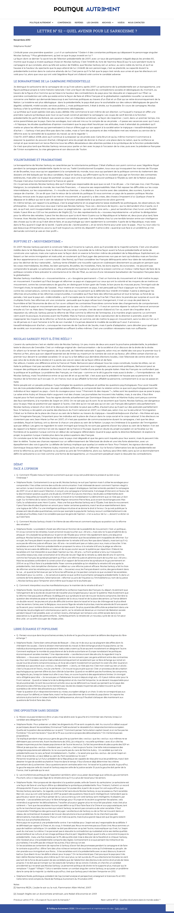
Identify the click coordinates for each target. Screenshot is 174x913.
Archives (106, 23)
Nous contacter (136, 23)
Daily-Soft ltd (121, 908)
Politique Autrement (40, 23)
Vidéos (121, 23)
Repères (79, 23)
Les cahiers (92, 23)
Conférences (64, 23)
